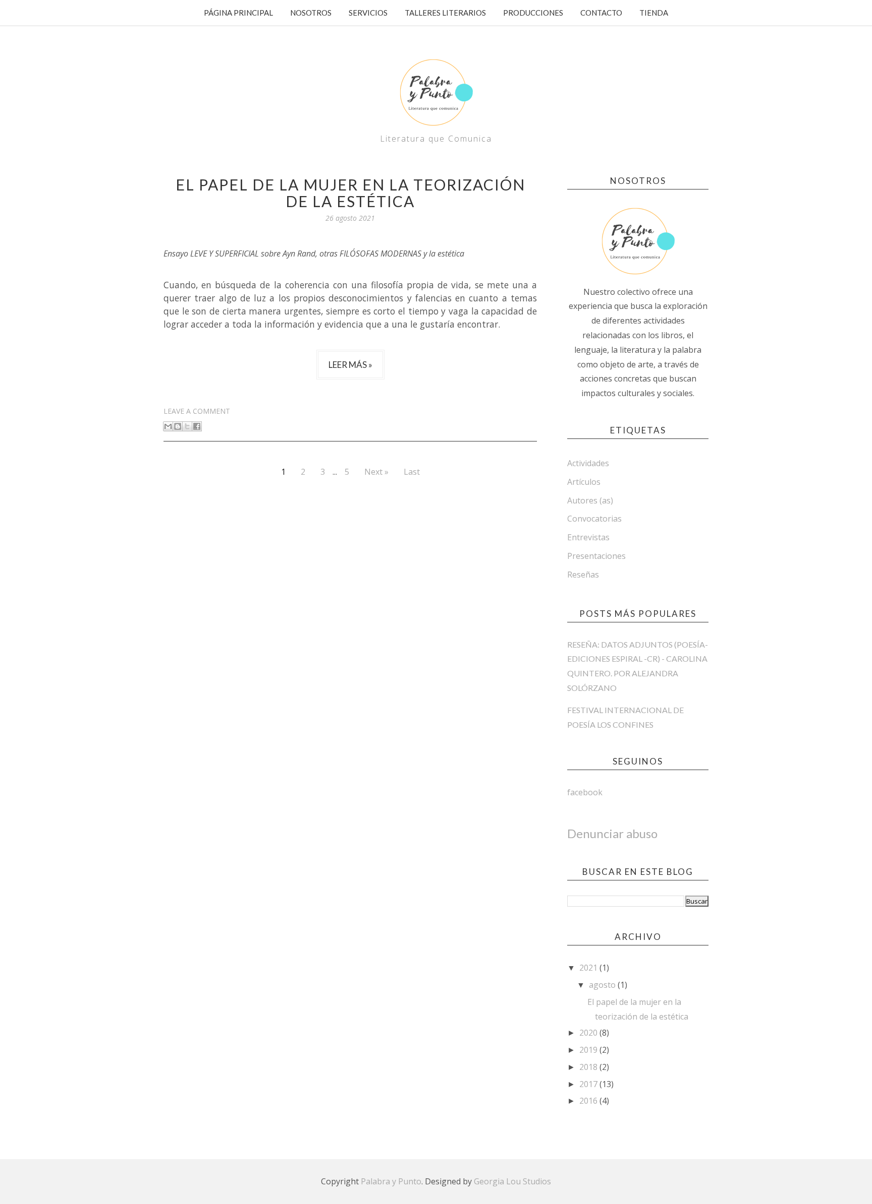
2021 (589, 967)
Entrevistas (588, 537)
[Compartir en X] (187, 426)
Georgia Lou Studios (512, 1181)
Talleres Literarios (445, 12)
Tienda (653, 12)
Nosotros (311, 12)
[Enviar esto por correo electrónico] (168, 426)
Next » (376, 471)
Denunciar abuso (612, 833)
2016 (589, 1100)
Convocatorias (594, 518)
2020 (589, 1032)
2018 (589, 1066)
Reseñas (583, 574)
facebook (585, 792)
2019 (589, 1049)
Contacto (601, 12)
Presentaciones (596, 555)
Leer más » (350, 364)
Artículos (584, 481)
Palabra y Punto (391, 1181)
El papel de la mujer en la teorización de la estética (350, 192)
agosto (603, 984)
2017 (589, 1084)
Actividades (588, 463)
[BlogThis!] (178, 426)
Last (412, 471)
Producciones (533, 12)
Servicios (368, 12)
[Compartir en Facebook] (197, 426)
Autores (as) (590, 500)
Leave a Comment (197, 411)
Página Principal (238, 12)
